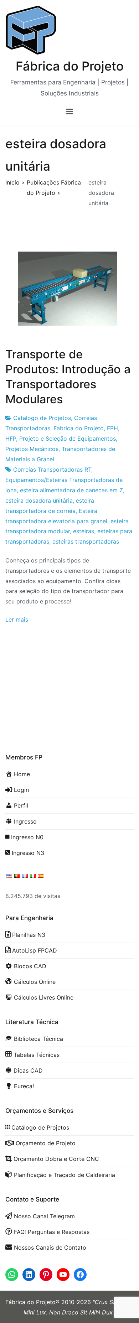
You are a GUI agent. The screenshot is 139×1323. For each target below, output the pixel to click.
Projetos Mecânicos (31, 448)
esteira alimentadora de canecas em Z (71, 490)
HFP (10, 438)
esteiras (83, 531)
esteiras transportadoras (85, 541)
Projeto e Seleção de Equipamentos (67, 438)
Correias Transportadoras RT (52, 469)
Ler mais (16, 619)
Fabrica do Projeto (78, 428)
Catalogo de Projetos (42, 417)
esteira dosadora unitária (39, 500)
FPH (112, 428)
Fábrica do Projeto (70, 65)
